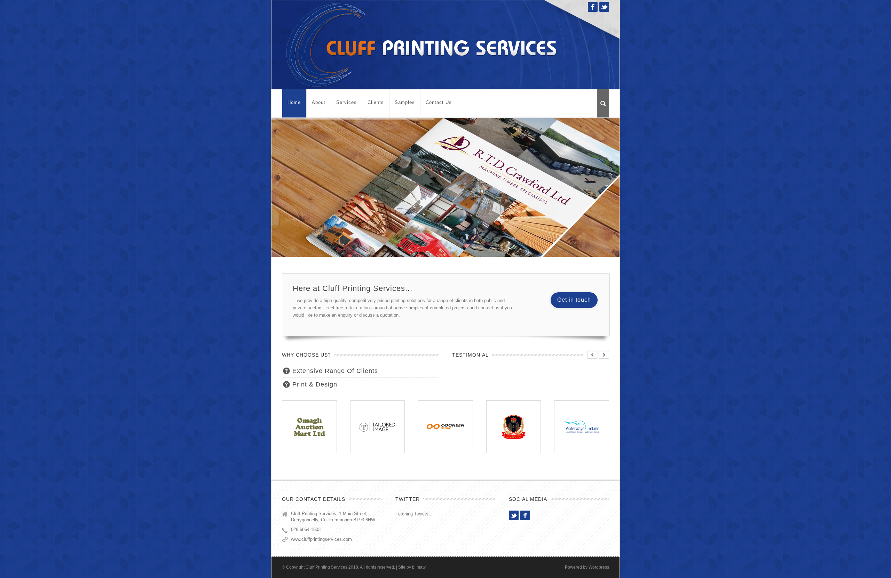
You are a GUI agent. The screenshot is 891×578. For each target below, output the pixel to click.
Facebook (593, 7)
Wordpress (599, 567)
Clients (376, 102)
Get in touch (574, 300)
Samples (405, 102)
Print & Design (314, 384)
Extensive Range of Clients (335, 370)
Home (294, 102)
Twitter (604, 7)
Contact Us (439, 102)
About (318, 102)
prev (592, 355)
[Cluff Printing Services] (421, 44)
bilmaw (419, 567)
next (604, 355)
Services (346, 102)
